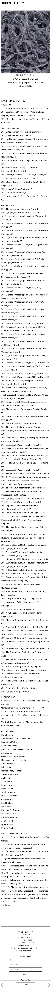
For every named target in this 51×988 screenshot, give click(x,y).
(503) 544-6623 (25, 940)
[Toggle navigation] (48, 3)
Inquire (25, 984)
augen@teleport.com (25, 943)
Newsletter (25, 957)
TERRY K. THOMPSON (25, 75)
